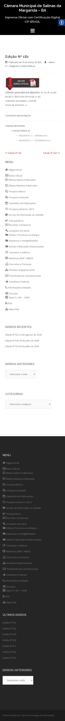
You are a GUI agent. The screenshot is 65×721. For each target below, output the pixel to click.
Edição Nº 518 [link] (9, 640)
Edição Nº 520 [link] (12, 340)
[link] (31, 62)
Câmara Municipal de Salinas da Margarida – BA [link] (32, 7)
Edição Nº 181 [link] (15, 153)
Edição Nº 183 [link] (50, 153)
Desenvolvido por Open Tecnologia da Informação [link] (28, 715)
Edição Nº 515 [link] (9, 657)
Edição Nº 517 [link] (9, 646)
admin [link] (52, 62)
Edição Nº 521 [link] (12, 334)
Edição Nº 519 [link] (12, 346)
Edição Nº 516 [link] (9, 651)
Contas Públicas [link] (27, 66)
